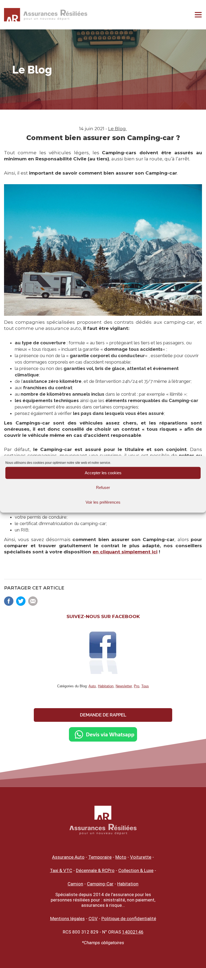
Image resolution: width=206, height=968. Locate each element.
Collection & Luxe (135, 870)
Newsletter (124, 686)
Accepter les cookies (103, 472)
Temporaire (100, 857)
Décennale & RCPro (95, 870)
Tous (145, 686)
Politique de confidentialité (128, 918)
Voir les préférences (103, 502)
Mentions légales (67, 918)
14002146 (133, 932)
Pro (136, 686)
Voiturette (140, 857)
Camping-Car (100, 883)
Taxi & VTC (61, 870)
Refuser (103, 487)
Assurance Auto (68, 857)
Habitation (105, 686)
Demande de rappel (103, 715)
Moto (120, 857)
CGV (93, 918)
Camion (75, 883)
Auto (92, 686)
